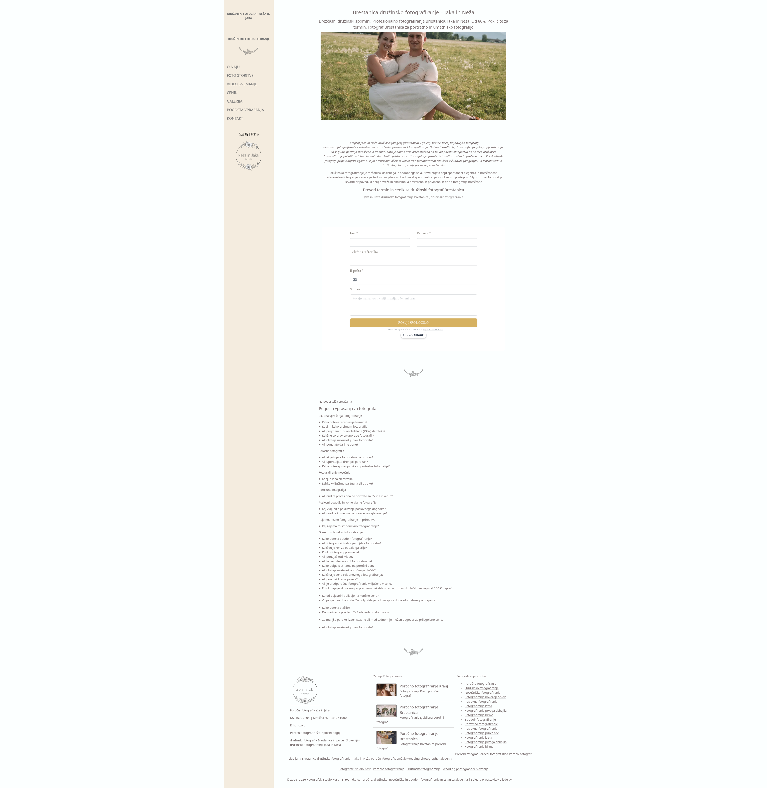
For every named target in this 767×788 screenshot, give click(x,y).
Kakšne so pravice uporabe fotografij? (348, 435)
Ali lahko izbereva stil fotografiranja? (347, 561)
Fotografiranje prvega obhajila (486, 710)
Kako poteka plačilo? (336, 607)
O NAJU (233, 66)
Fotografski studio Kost (355, 769)
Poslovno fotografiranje (481, 701)
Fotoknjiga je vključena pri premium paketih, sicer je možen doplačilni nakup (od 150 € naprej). (387, 588)
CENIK (232, 92)
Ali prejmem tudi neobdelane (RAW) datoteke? (353, 431)
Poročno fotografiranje (480, 683)
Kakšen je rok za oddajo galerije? (344, 548)
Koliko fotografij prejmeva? (340, 552)
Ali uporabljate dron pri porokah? (345, 462)
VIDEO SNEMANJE (242, 84)
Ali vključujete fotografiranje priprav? (347, 457)
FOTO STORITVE (240, 75)
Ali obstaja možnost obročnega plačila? (349, 570)
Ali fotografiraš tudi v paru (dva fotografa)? (351, 543)
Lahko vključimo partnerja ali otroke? (347, 483)
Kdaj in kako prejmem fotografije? (345, 426)
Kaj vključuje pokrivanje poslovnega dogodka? (354, 509)
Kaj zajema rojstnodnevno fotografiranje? (350, 526)
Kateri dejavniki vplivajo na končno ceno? (350, 595)
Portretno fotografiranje (481, 724)
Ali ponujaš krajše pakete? (340, 579)
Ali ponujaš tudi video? (337, 557)
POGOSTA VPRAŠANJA (245, 109)
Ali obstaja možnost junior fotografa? (347, 440)
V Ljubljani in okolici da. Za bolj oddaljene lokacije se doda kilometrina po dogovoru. (380, 600)
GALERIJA (234, 101)
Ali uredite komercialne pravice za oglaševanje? (354, 513)
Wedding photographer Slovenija (465, 769)
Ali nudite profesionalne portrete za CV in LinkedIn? (357, 496)
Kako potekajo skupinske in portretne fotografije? (356, 466)
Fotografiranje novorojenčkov (485, 697)
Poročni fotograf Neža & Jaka (310, 710)
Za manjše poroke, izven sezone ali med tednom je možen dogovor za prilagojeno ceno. (382, 619)
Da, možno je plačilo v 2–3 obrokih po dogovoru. (355, 612)
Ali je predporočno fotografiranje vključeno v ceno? (357, 584)
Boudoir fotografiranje (480, 719)
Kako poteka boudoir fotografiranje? (347, 539)
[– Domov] (249, 157)
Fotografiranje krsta (478, 706)
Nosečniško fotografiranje (482, 692)
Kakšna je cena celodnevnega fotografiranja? (352, 575)
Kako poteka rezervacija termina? (345, 422)
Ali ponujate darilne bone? (340, 444)
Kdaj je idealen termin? (337, 479)
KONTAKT (235, 118)
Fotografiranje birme (479, 715)
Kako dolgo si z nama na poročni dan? (348, 566)
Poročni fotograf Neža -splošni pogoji (315, 733)
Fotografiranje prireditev (482, 733)
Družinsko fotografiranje (482, 688)
